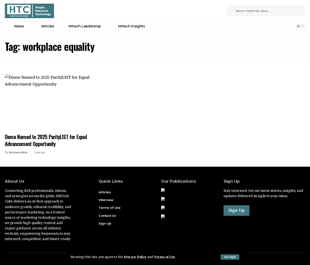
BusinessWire (18, 152)
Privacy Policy (135, 257)
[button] (230, 257)
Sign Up (236, 210)
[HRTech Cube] (29, 11)
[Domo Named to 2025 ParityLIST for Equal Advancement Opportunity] (52, 102)
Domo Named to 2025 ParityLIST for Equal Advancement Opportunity (46, 140)
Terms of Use (164, 257)
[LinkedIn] (220, 11)
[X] (214, 11)
